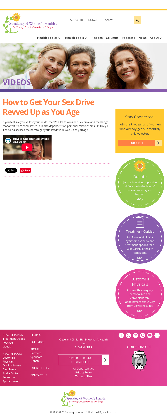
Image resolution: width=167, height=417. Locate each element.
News (142, 38)
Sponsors (36, 357)
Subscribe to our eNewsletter (80, 360)
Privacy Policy (83, 372)
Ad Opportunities (83, 368)
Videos (7, 346)
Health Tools (75, 38)
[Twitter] (154, 20)
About (154, 38)
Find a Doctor (11, 373)
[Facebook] (147, 20)
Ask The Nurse (12, 365)
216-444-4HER (83, 347)
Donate (93, 20)
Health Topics (47, 38)
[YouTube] (149, 335)
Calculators (9, 369)
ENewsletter (39, 368)
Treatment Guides (14, 338)
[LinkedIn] (157, 335)
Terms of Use (83, 376)
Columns (112, 38)
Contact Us (38, 375)
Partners (35, 353)
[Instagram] (161, 20)
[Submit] (137, 20)
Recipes (97, 38)
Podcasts (128, 38)
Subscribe (77, 20)
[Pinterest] (135, 335)
